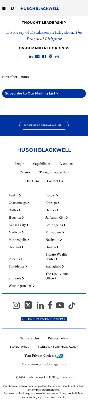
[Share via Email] (37, 56)
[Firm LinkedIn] (42, 307)
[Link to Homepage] (40, 8)
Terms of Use (29, 338)
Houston (15, 217)
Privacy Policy (58, 338)
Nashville (52, 239)
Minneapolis (18, 239)
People (19, 163)
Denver (51, 210)
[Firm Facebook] (51, 307)
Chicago (51, 202)
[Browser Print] (57, 56)
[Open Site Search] (12, 8)
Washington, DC (21, 285)
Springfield (53, 266)
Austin (14, 195)
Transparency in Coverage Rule (44, 364)
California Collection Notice (58, 347)
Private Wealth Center (56, 256)
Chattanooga (18, 202)
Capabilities (42, 163)
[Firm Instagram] (18, 307)
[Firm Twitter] (30, 307)
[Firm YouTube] (62, 307)
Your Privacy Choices (40, 355)
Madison (15, 232)
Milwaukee (53, 232)
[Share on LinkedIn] (31, 56)
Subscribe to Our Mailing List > (31, 93)
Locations (66, 163)
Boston (50, 195)
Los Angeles (54, 225)
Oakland (15, 247)
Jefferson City (55, 217)
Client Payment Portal (44, 319)
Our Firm (32, 181)
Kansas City (18, 225)
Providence (17, 266)
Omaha (51, 247)
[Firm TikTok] (71, 307)
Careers (25, 172)
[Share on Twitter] (50, 56)
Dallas (14, 210)
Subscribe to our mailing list (42, 125)
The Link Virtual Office (57, 275)
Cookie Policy (19, 347)
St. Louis (15, 278)
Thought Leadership (44, 23)
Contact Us (55, 181)
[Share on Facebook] (44, 56)
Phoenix (15, 259)
